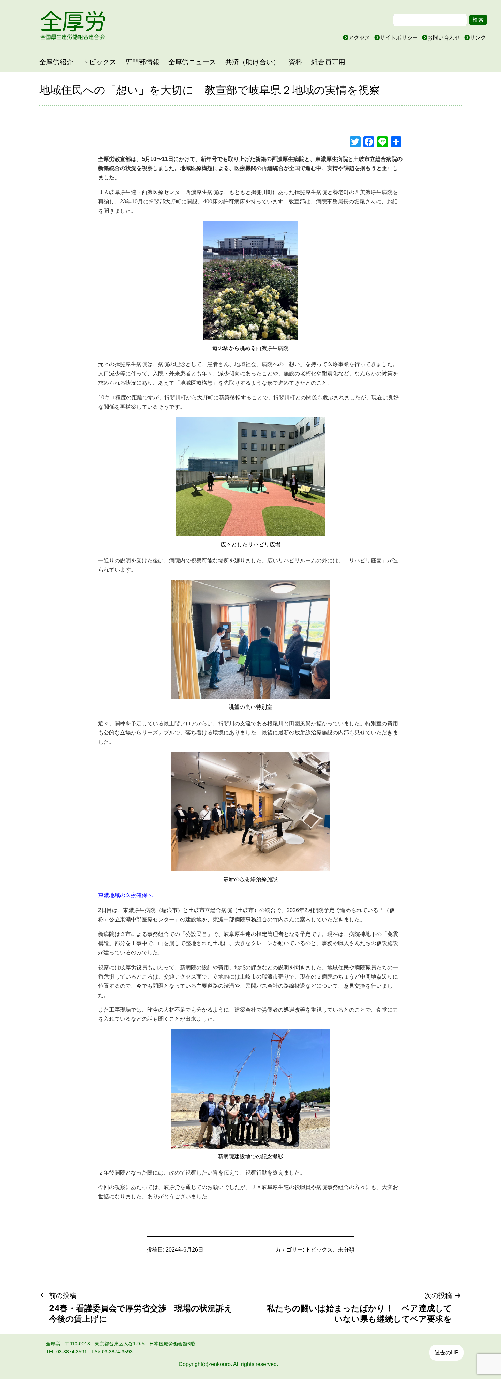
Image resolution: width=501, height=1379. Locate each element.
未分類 (346, 1250)
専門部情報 (142, 62)
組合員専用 (328, 62)
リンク (478, 38)
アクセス (359, 38)
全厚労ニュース (192, 62)
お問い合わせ (444, 38)
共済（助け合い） (252, 62)
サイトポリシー (399, 38)
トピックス (99, 62)
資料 (295, 62)
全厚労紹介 (56, 62)
